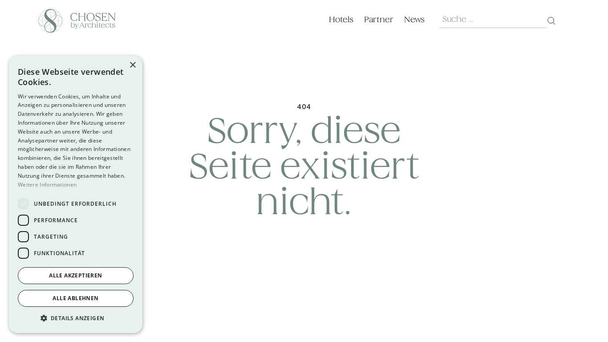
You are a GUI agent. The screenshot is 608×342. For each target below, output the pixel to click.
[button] (76, 318)
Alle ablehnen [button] (75, 298)
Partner (378, 20)
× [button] (132, 65)
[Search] (551, 20)
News (414, 20)
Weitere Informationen (47, 184)
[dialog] (75, 194)
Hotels (341, 20)
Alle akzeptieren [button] (75, 275)
